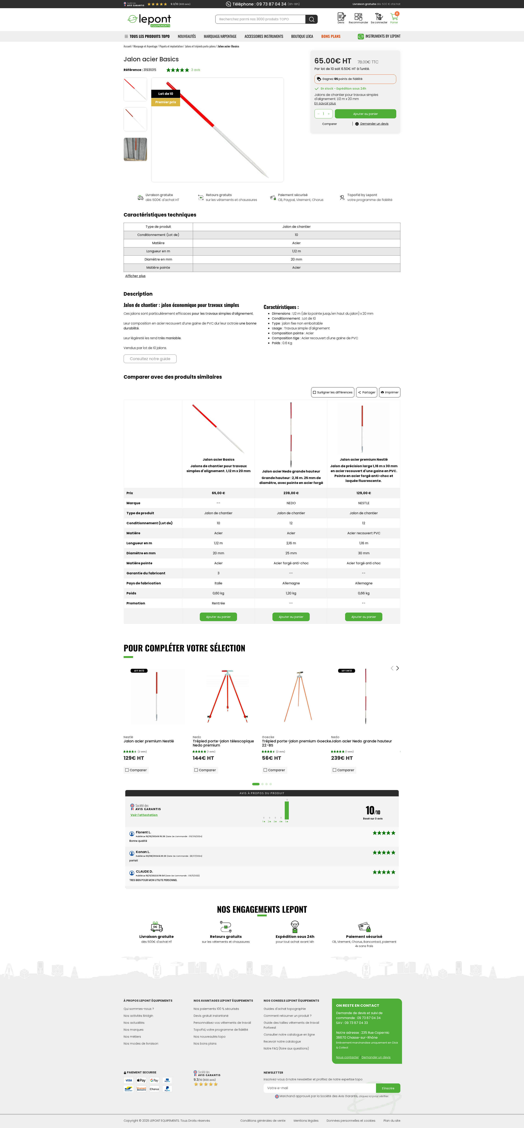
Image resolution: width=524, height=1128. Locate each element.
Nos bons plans (205, 1044)
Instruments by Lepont (383, 36)
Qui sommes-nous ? (139, 1009)
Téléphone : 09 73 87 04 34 (259, 4)
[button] (256, 784)
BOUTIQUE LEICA (302, 36)
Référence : (133, 69)
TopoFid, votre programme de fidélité (221, 1030)
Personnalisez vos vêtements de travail (222, 1023)
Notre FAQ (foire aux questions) (286, 1048)
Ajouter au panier (218, 617)
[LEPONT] (149, 19)
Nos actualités (134, 1023)
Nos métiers (132, 1037)
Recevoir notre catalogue (282, 1041)
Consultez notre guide (150, 358)
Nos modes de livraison (141, 1044)
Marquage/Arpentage (220, 36)
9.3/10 (180, 4)
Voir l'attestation (144, 815)
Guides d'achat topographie (285, 1009)
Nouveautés (187, 36)
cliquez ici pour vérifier (373, 1096)
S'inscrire (388, 1088)
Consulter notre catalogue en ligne (289, 1035)
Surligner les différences (334, 392)
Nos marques (133, 1030)
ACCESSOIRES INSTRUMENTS (264, 36)
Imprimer (391, 392)
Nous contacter (347, 1057)
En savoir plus (325, 103)
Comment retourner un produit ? (288, 1016)
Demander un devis (376, 1057)
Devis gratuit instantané (211, 1016)
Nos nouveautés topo (210, 1037)
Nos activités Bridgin (138, 1016)
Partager (368, 392)
